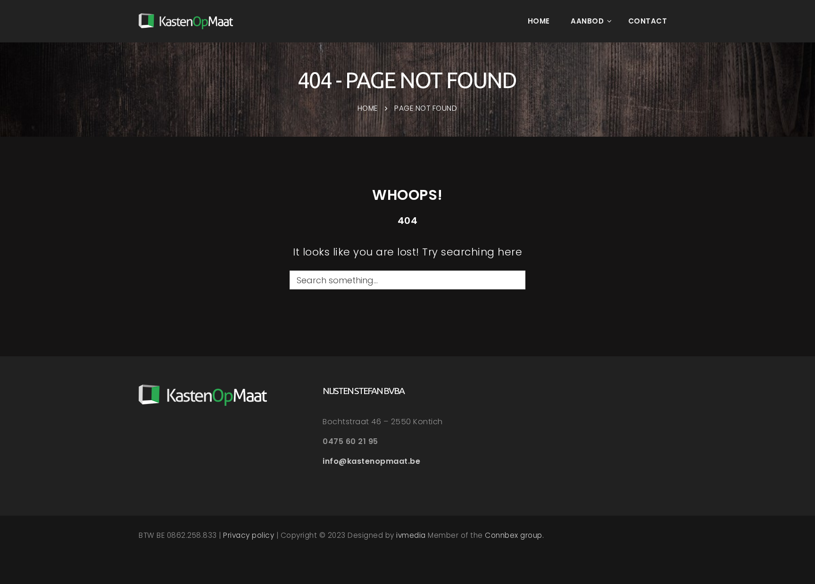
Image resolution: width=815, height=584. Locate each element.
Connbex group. (514, 535)
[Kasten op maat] (186, 21)
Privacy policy (248, 535)
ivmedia (411, 535)
